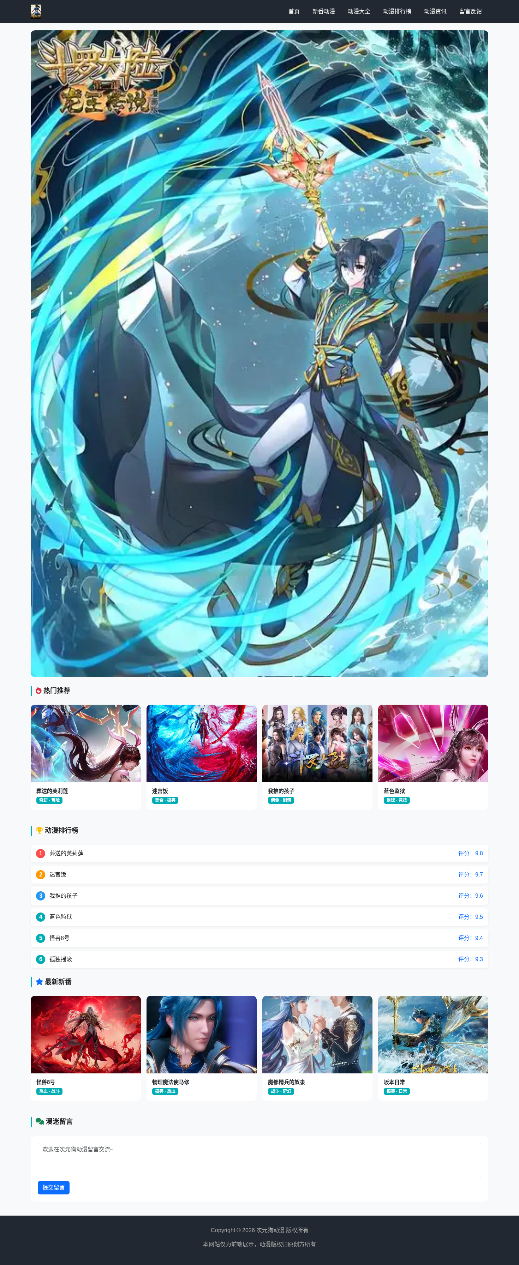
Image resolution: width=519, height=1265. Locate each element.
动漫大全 (359, 11)
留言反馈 (470, 11)
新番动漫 (323, 11)
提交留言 (53, 1188)
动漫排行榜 (397, 11)
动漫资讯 (435, 11)
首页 (294, 11)
